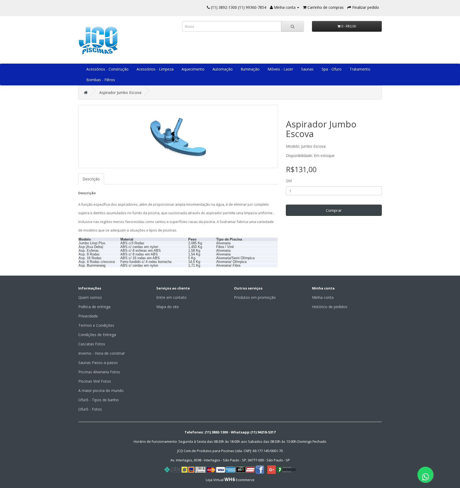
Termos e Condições (96, 325)
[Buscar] (292, 26)
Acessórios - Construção (107, 69)
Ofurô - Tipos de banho (98, 399)
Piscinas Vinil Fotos (94, 381)
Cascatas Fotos (91, 343)
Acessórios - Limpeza (155, 69)
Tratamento (360, 69)
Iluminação (250, 69)
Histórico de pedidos (329, 306)
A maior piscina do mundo (101, 390)
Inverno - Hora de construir (101, 353)
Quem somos (90, 297)
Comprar (334, 210)
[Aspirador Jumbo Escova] (178, 136)
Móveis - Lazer (280, 69)
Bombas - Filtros (100, 79)
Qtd (289, 181)
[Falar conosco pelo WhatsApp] (425, 475)
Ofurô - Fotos (90, 409)
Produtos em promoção (255, 297)
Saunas (307, 69)
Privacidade (88, 316)
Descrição (91, 178)
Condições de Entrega (97, 334)
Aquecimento (193, 69)
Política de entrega (94, 306)
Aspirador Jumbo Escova (120, 92)
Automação (222, 69)
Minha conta (323, 297)
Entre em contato (171, 297)
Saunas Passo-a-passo (98, 362)
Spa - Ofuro (332, 69)
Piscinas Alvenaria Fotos (99, 371)
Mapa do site (167, 306)
